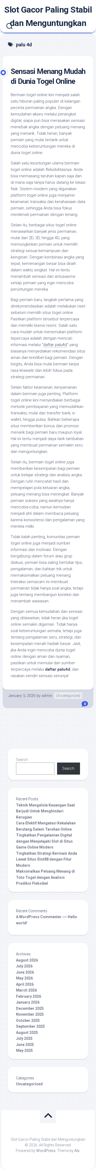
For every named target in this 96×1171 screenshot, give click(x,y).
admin (47, 695)
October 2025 (28, 1020)
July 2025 (24, 1038)
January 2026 (27, 1002)
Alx (76, 1151)
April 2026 (25, 984)
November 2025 (30, 1014)
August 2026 (27, 960)
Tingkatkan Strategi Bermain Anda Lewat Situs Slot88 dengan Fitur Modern (46, 859)
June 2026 (25, 972)
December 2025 (30, 1008)
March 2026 (26, 990)
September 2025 (30, 1026)
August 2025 (27, 1032)
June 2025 (25, 1044)
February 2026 (28, 996)
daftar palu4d (55, 344)
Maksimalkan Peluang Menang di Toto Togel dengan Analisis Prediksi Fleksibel (45, 877)
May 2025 (24, 1050)
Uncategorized (68, 695)
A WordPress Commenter (39, 917)
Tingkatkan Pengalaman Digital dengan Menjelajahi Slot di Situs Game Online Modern (44, 841)
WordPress (45, 1151)
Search (22, 759)
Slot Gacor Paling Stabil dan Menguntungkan (48, 16)
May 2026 (24, 978)
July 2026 (24, 966)
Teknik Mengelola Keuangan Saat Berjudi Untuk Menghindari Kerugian (45, 811)
